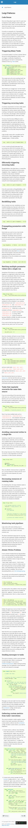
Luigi (15, 2)
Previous (6, 815)
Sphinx (9, 824)
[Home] (2, 7)
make (13, 61)
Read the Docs (5, 825)
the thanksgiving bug (20, 571)
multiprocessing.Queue (7, 663)
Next (22, 815)
